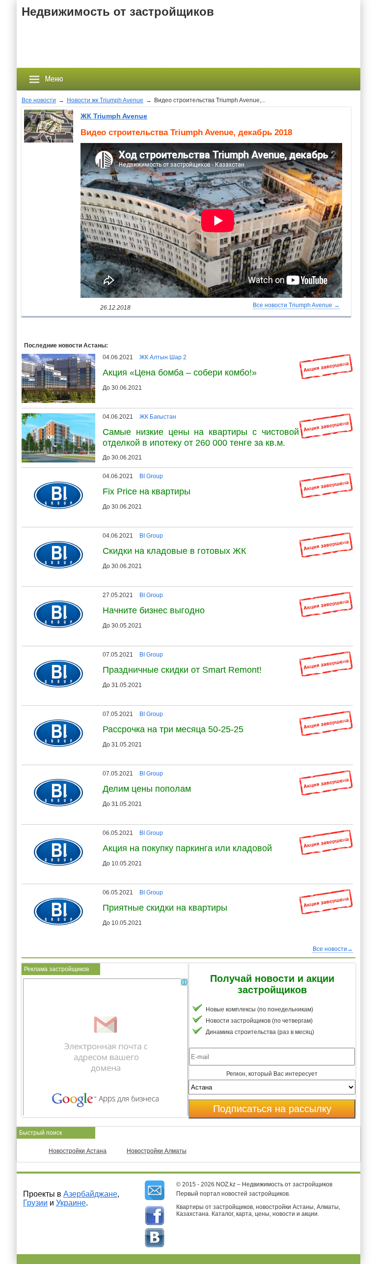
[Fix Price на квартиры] (55, 476)
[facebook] (154, 1216)
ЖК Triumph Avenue (114, 116)
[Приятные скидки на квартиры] (55, 892)
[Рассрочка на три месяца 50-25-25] (55, 714)
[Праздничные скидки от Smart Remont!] (55, 654)
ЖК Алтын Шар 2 (163, 357)
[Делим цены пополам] (55, 773)
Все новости (39, 100)
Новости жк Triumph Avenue (105, 100)
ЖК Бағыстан (157, 416)
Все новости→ (333, 949)
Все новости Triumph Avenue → (296, 305)
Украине (71, 1203)
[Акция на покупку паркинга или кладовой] (55, 833)
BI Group (151, 476)
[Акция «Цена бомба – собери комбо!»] (61, 357)
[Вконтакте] (154, 1238)
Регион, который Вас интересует (272, 1073)
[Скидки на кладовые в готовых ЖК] (55, 535)
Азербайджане (90, 1194)
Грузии (35, 1203)
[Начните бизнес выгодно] (55, 595)
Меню (54, 79)
